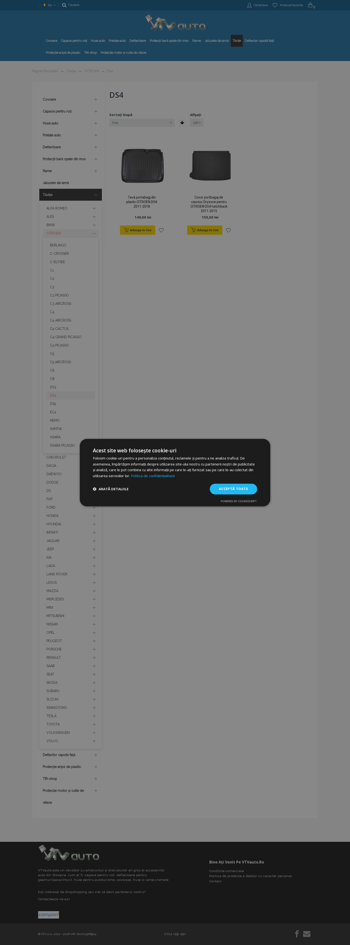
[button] (111, 489)
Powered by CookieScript (239, 501)
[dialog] (175, 472)
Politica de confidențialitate (153, 476)
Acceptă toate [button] (233, 488)
